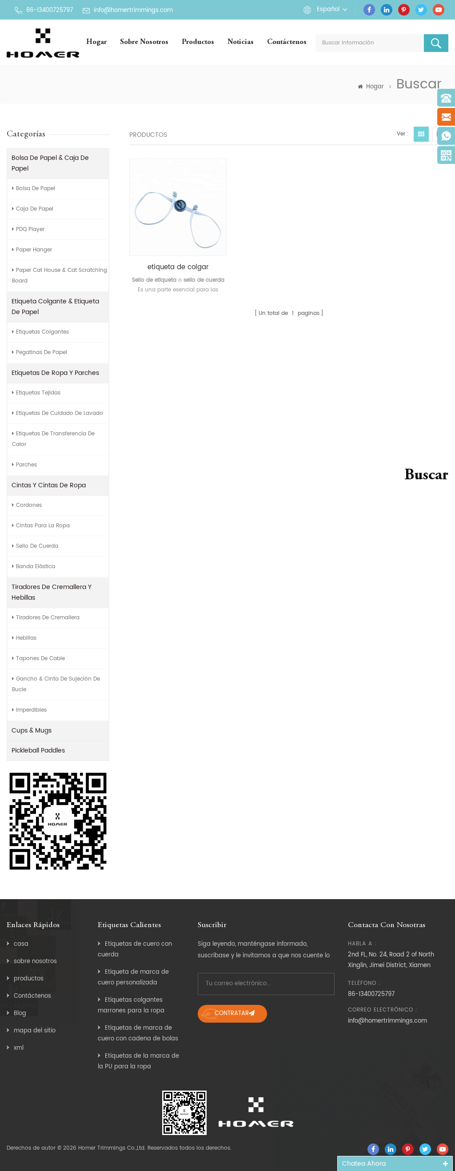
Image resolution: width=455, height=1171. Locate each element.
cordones (29, 505)
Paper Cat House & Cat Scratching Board (59, 275)
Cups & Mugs (32, 730)
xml (19, 1048)
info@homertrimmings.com (133, 10)
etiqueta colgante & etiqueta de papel (55, 306)
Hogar (96, 42)
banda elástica (35, 566)
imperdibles (31, 710)
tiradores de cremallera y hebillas (52, 592)
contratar (232, 1013)
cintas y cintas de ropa (49, 485)
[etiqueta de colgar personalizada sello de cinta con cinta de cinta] (178, 207)
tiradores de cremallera (48, 617)
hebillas (26, 638)
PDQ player (30, 229)
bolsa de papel (35, 188)
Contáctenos (287, 42)
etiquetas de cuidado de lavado (59, 413)
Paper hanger (34, 250)
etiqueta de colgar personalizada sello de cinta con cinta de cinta (178, 267)
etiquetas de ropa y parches (55, 373)
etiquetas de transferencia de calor (53, 439)
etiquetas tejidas (38, 393)
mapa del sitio (35, 1031)
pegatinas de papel (41, 352)
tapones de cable (40, 658)
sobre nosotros (144, 42)
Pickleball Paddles (38, 750)
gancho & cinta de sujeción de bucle (56, 684)
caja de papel (34, 209)
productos (29, 979)
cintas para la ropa (43, 526)
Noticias (241, 42)
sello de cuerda (37, 546)
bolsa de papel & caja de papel (50, 163)
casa (21, 944)
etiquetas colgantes (42, 332)
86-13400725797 (49, 10)
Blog (20, 1013)
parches (26, 465)
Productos (198, 42)
